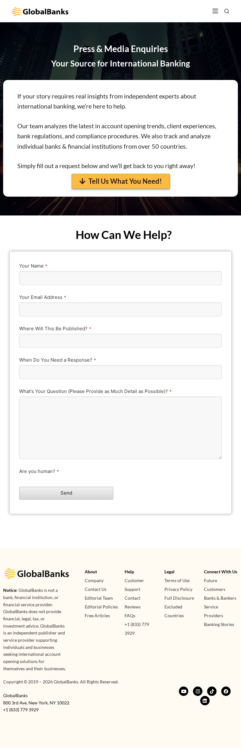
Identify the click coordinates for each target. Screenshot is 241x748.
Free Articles (97, 615)
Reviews (133, 606)
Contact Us (95, 589)
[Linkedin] (205, 700)
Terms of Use (177, 580)
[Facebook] (226, 691)
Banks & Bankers (220, 598)
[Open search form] (226, 11)
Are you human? (39, 471)
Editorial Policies (101, 606)
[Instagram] (197, 691)
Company (94, 580)
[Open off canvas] (215, 11)
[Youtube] (183, 691)
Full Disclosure (179, 598)
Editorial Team (99, 598)
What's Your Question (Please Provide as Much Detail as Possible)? (95, 391)
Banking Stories (219, 624)
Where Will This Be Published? (55, 329)
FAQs (130, 615)
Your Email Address (42, 297)
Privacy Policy (178, 589)
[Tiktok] (212, 691)
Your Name (33, 266)
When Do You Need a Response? (57, 360)
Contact (132, 598)
